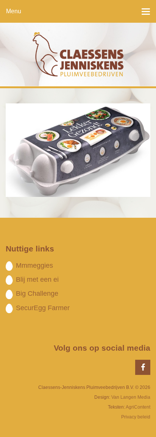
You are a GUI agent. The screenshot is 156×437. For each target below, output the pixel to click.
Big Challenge (37, 293)
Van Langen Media (130, 397)
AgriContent (138, 407)
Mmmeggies (34, 265)
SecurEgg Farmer (43, 308)
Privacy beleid (135, 417)
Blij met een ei (37, 279)
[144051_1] (78, 150)
